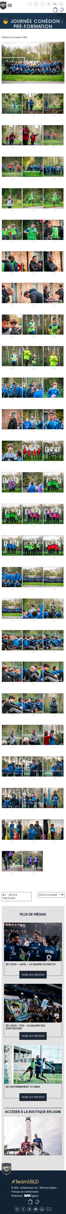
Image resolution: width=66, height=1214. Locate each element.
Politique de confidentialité (24, 1191)
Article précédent (10, 897)
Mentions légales (48, 1187)
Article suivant (48, 895)
